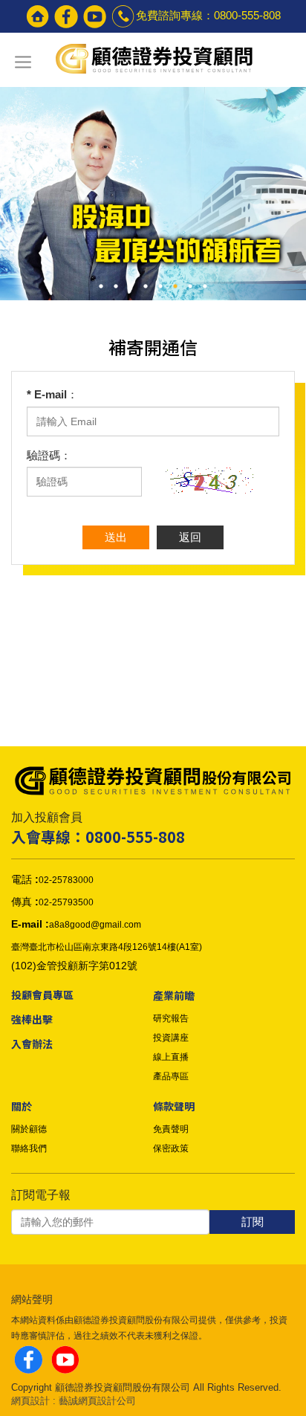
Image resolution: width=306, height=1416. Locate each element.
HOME (153, 60)
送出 (116, 537)
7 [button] (190, 286)
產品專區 (171, 1076)
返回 (190, 537)
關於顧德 (29, 1129)
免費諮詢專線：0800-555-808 (208, 15)
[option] (153, 185)
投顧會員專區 (42, 994)
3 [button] (130, 286)
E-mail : (30, 924)
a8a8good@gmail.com (95, 924)
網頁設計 (30, 1400)
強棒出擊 (32, 1019)
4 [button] (145, 286)
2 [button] (115, 286)
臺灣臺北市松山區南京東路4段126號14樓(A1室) (106, 947)
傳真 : (25, 902)
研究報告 (171, 1018)
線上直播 (171, 1057)
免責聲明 (171, 1129)
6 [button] (175, 286)
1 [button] (101, 286)
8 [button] (205, 286)
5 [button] (160, 286)
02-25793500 (66, 902)
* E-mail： (52, 394)
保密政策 (171, 1148)
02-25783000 (66, 880)
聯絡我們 (29, 1148)
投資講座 (171, 1037)
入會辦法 (32, 1043)
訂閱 (252, 1221)
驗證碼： (49, 455)
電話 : (25, 879)
